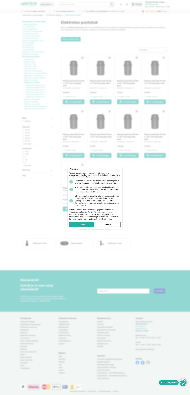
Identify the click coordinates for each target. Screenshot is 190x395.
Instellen (108, 225)
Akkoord (82, 225)
